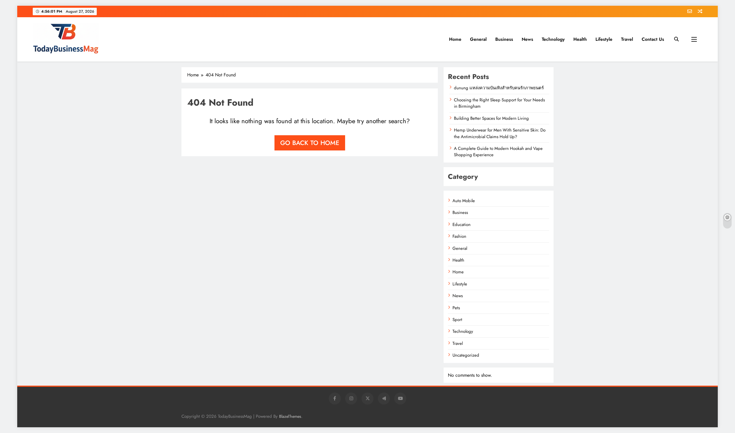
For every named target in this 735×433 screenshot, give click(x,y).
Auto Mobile (463, 201)
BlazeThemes (290, 416)
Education (461, 224)
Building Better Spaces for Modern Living (491, 118)
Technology (553, 39)
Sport (457, 319)
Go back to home (309, 142)
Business (504, 39)
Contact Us (653, 39)
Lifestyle (603, 39)
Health (580, 39)
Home (455, 39)
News (527, 39)
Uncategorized (465, 355)
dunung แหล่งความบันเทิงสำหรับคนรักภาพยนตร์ (499, 88)
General (478, 39)
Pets (456, 308)
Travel (627, 39)
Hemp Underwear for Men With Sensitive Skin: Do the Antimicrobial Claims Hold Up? (500, 133)
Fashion (459, 236)
